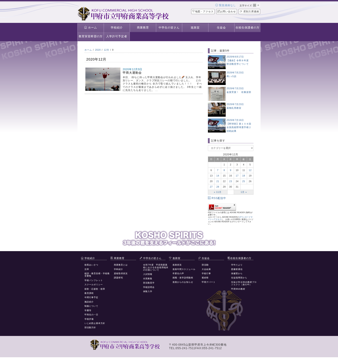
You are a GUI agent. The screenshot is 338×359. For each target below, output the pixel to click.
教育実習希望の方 (91, 36)
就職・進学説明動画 (183, 277)
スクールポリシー (93, 284)
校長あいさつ (91, 265)
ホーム (92, 27)
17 (237, 175)
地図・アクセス (204, 11)
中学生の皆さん (169, 27)
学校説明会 (149, 287)
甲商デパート (208, 282)
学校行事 (206, 273)
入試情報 (147, 274)
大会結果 (206, 269)
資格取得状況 (121, 273)
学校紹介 (117, 27)
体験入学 (147, 291)
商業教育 (143, 27)
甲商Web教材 (238, 289)
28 (217, 186)
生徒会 (221, 27)
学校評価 (89, 319)
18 (243, 175)
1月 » (244, 192)
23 (230, 181)
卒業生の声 (178, 273)
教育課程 (89, 293)
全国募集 (147, 278)
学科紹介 (118, 269)
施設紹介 (89, 302)
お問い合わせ (228, 11)
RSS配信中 (219, 198)
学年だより (237, 265)
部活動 (205, 265)
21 (217, 181)
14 (217, 175)
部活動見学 (149, 283)
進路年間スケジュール (184, 269)
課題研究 (118, 277)
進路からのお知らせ (183, 282)
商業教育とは (121, 265)
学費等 (87, 310)
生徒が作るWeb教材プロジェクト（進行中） (244, 283)
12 (250, 170)
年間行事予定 (91, 297)
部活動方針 (90, 327)
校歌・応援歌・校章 (94, 289)
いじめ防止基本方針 (94, 323)
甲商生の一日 (91, 314)
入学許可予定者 (116, 36)
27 (211, 186)
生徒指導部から (239, 277)
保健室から (237, 273)
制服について (91, 306)
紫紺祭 (205, 277)
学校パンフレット (93, 280)
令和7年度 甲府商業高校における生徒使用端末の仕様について (155, 267)
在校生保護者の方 (247, 27)
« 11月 (217, 192)
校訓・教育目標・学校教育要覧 (97, 274)
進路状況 (177, 265)
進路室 (195, 27)
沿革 (86, 269)
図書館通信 (237, 269)
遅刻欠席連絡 (250, 11)
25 (243, 181)
